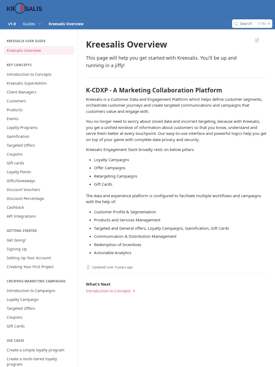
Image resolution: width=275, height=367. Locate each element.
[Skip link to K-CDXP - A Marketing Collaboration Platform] (82, 90)
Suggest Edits (254, 40)
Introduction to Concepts (108, 290)
